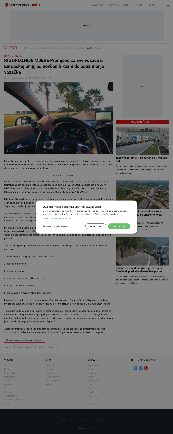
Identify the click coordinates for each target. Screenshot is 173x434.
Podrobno (113, 214)
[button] (86, 219)
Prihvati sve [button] (119, 226)
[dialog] (86, 217)
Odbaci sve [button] (95, 226)
